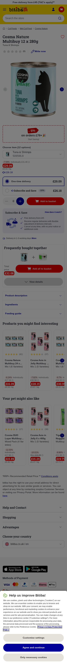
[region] (33, 627)
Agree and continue (34, 647)
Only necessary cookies (33, 657)
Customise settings (33, 637)
